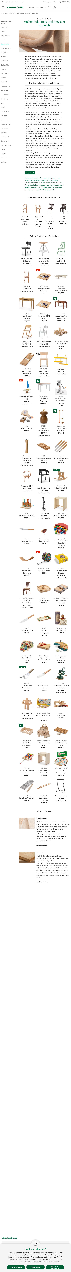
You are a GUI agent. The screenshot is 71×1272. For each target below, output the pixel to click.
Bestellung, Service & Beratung (56, 2)
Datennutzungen (51, 1255)
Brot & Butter (14, 2)
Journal (12, 13)
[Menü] (3, 7)
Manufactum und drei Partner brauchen (24, 1253)
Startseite (5, 13)
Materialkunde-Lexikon (23, 13)
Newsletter (23, 2)
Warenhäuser (5, 2)
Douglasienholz (41, 818)
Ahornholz (40, 853)
